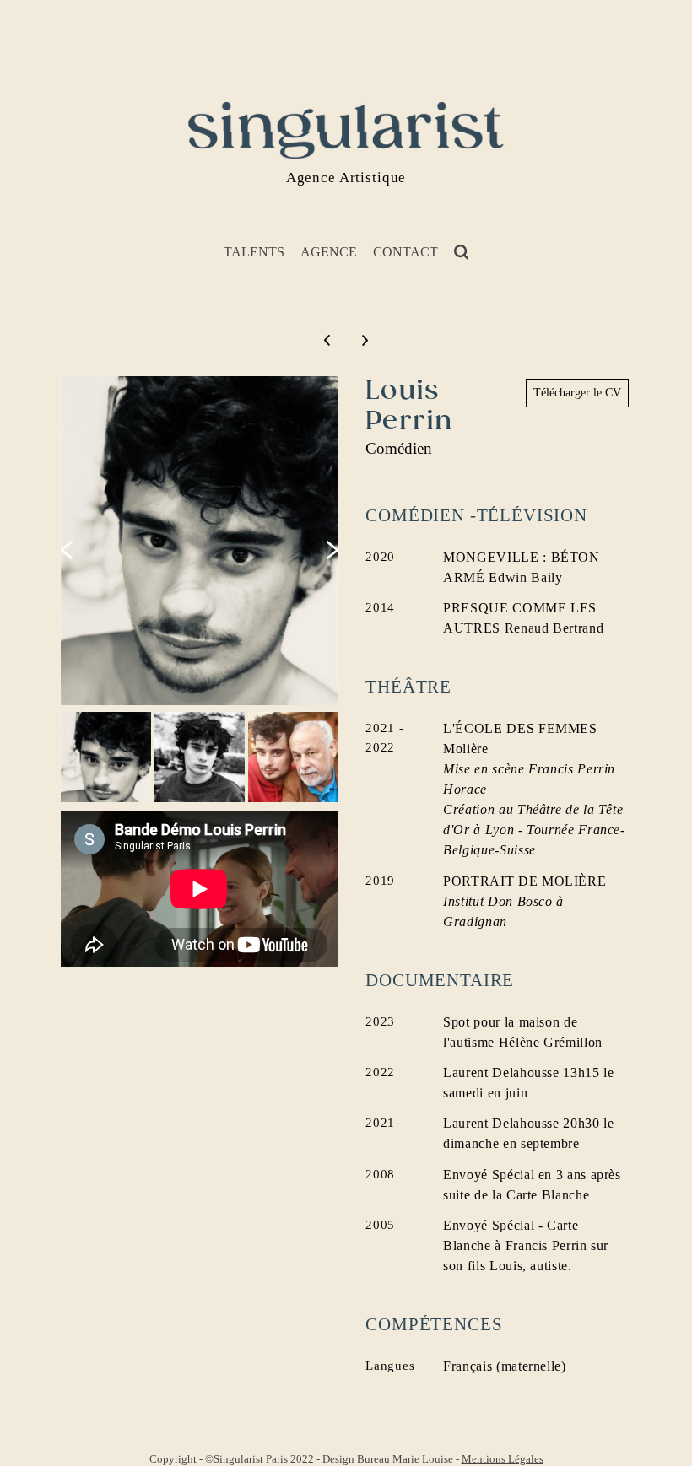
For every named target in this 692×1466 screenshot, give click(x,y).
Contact (405, 252)
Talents (254, 252)
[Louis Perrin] (200, 540)
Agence (328, 252)
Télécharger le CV (577, 392)
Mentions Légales (502, 1459)
